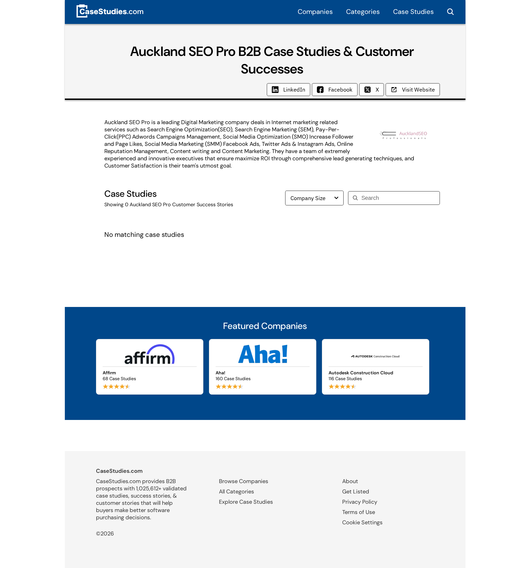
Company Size (308, 198)
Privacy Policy (359, 501)
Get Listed (355, 491)
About (350, 481)
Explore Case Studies (246, 501)
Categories (363, 11)
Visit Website (418, 89)
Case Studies (413, 11)
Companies (315, 11)
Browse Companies (243, 481)
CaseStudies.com (119, 470)
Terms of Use (358, 512)
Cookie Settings (362, 522)
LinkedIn (294, 89)
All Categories (236, 491)
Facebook (340, 89)
